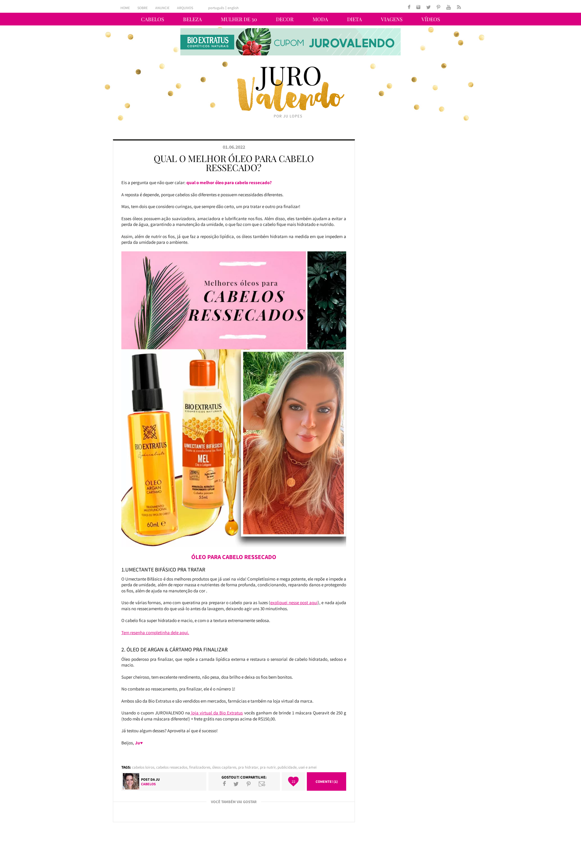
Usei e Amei (307, 767)
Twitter (236, 783)
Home (125, 7)
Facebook (224, 783)
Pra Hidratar (248, 767)
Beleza (192, 19)
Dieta (354, 19)
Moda (320, 19)
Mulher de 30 (239, 19)
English (233, 8)
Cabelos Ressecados (171, 767)
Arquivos (185, 7)
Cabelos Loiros (143, 767)
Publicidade (287, 767)
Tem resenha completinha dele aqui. (155, 632)
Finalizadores (199, 767)
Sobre (142, 7)
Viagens (391, 19)
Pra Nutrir (268, 767)
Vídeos (431, 19)
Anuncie (162, 7)
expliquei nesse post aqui (293, 602)
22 (293, 781)
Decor (285, 19)
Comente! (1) (327, 781)
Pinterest (249, 783)
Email (262, 783)
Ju (158, 779)
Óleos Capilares (224, 767)
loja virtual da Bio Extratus (216, 713)
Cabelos (152, 19)
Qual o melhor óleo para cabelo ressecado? (234, 163)
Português (216, 8)
